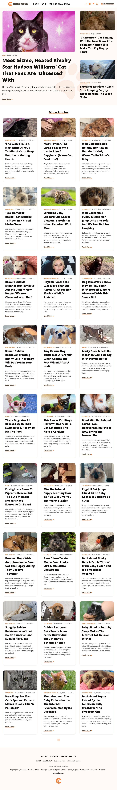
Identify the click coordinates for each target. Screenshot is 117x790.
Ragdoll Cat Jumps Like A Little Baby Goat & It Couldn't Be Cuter (96, 494)
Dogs (36, 4)
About (44, 756)
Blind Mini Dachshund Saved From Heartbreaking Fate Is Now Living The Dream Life (96, 427)
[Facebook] (86, 4)
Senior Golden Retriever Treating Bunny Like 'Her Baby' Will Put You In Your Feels (20, 358)
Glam (37, 770)
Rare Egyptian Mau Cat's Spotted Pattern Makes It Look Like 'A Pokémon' (20, 702)
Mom (63, 770)
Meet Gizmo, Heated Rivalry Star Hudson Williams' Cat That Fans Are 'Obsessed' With (36, 70)
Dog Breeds (86, 140)
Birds (84, 347)
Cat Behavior (85, 34)
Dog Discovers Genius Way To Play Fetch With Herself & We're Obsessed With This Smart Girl (96, 289)
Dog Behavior (85, 83)
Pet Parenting (10, 278)
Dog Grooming (49, 347)
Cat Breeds (9, 209)
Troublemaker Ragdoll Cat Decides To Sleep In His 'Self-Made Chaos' (18, 218)
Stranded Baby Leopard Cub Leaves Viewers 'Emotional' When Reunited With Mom (58, 220)
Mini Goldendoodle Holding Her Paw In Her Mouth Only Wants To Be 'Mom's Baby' (95, 151)
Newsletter (108, 4)
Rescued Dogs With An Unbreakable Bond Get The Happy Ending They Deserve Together (20, 565)
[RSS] (97, 4)
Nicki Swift (84, 770)
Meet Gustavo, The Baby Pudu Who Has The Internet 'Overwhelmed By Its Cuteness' (58, 704)
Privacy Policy (68, 756)
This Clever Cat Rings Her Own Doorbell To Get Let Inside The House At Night (58, 425)
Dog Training (49, 485)
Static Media (46, 761)
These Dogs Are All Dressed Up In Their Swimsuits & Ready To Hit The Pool (20, 425)
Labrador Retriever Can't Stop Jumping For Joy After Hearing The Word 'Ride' (97, 92)
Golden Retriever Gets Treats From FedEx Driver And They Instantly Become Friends (55, 634)
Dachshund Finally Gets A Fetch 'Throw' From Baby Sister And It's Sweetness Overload (96, 565)
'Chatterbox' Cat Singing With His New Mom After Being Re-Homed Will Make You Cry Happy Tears (97, 45)
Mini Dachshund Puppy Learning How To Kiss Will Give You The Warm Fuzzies (57, 494)
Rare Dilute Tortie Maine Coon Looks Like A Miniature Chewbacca (56, 563)
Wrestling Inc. (58, 773)
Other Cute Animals (59, 4)
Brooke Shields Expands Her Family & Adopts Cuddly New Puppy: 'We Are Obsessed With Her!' (19, 289)
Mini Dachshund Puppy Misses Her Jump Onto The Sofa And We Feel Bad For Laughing (95, 220)
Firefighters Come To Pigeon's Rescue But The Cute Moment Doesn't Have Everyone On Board (19, 496)
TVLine (30, 770)
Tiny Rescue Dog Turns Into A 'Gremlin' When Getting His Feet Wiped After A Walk (58, 358)
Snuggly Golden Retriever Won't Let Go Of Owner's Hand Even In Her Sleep (18, 633)
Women (102, 770)
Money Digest (73, 770)
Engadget (14, 770)
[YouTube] (89, 4)
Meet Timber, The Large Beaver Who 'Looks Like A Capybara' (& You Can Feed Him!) (58, 151)
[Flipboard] (93, 4)
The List (94, 770)
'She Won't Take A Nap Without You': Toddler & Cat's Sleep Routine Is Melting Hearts (19, 151)
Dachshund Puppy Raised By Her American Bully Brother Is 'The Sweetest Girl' (94, 704)
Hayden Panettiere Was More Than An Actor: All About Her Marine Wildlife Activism (57, 289)
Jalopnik (23, 770)
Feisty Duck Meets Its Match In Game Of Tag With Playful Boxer (97, 355)
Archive (54, 756)
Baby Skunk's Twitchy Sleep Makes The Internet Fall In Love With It (96, 633)
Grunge (44, 770)
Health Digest (54, 770)
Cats (44, 4)
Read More (6, 99)
